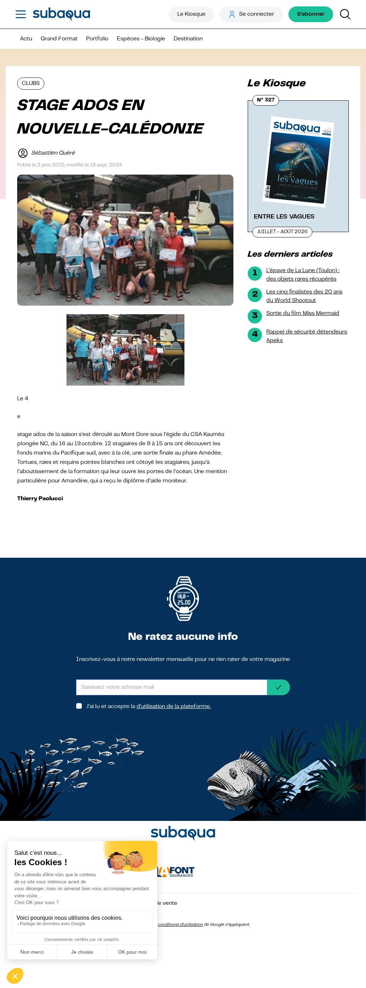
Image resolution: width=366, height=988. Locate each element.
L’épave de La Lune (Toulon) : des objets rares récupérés (303, 275)
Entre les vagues (284, 217)
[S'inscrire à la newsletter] (278, 687)
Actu (26, 38)
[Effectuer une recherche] (345, 14)
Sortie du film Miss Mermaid (302, 313)
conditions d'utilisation (180, 925)
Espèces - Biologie (141, 38)
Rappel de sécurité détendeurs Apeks (306, 336)
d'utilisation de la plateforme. (174, 706)
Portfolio (97, 38)
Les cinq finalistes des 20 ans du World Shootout (304, 296)
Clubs (31, 83)
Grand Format (59, 38)
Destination (188, 38)
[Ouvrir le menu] (20, 14)
